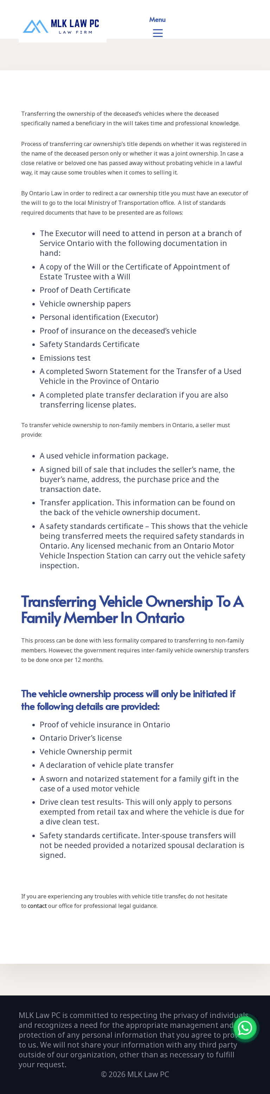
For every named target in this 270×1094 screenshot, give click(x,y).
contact (37, 906)
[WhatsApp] (245, 1027)
